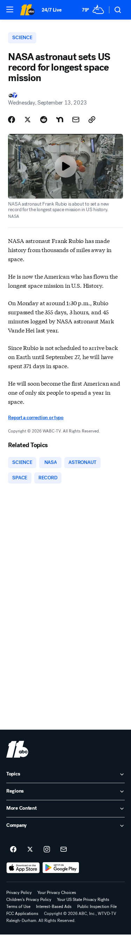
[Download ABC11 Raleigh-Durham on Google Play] (61, 867)
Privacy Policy (19, 892)
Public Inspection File (97, 906)
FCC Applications (22, 913)
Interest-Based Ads (54, 906)
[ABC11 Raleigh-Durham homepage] (27, 9)
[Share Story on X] (28, 120)
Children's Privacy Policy (28, 899)
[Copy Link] (92, 120)
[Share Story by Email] (76, 120)
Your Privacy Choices (56, 892)
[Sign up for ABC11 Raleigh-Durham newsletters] (64, 850)
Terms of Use (18, 906)
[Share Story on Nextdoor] (60, 120)
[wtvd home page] (17, 749)
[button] (9, 9)
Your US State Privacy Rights (83, 899)
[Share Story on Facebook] (11, 120)
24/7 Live (51, 10)
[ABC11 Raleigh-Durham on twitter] (30, 850)
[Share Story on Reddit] (44, 120)
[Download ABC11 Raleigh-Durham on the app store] (23, 867)
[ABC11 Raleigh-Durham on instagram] (47, 850)
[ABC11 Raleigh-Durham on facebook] (13, 850)
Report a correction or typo (35, 417)
